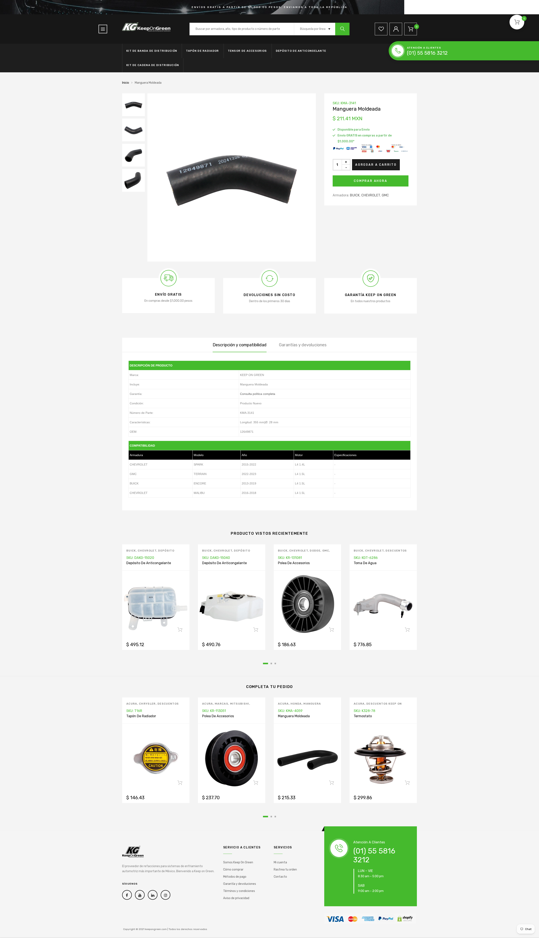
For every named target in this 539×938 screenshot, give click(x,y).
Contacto (280, 876)
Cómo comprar (233, 869)
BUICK (355, 195)
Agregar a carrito (376, 165)
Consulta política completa (257, 394)
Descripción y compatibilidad (240, 344)
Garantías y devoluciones (303, 344)
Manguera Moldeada (294, 716)
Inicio (125, 83)
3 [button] (275, 663)
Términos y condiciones (239, 891)
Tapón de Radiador (202, 50)
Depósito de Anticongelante (301, 50)
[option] (231, 177)
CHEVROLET (370, 195)
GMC (385, 195)
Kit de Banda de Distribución (151, 50)
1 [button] (265, 663)
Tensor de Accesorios (247, 50)
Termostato (363, 716)
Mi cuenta (280, 862)
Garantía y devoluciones (239, 884)
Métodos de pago (234, 876)
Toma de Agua (365, 563)
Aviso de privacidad (236, 898)
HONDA (296, 703)
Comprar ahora (370, 181)
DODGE (315, 550)
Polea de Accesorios (294, 563)
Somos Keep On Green (238, 862)
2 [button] (271, 663)
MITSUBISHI (239, 703)
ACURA (131, 703)
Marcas (221, 703)
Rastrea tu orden (285, 869)
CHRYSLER (147, 703)
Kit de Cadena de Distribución (152, 65)
